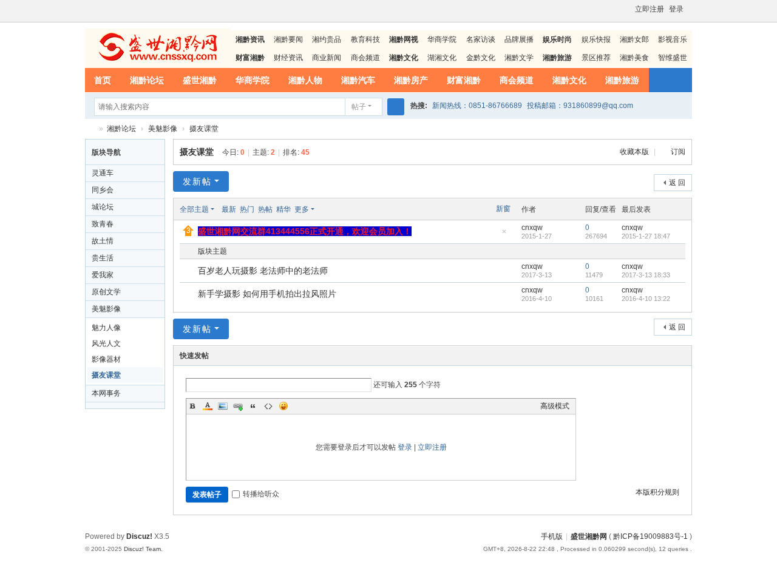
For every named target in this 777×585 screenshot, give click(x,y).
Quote (253, 406)
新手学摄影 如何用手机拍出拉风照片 (267, 294)
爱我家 (103, 275)
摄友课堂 (204, 128)
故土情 (103, 241)
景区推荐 (596, 57)
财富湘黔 (464, 80)
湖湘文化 (441, 57)
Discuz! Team (142, 549)
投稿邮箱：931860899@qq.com (580, 105)
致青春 (103, 224)
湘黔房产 (411, 80)
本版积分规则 (657, 492)
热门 (247, 209)
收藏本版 (635, 151)
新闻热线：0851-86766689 (477, 105)
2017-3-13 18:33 (646, 275)
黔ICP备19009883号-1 (650, 536)
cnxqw (532, 227)
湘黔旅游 (622, 80)
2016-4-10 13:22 (646, 298)
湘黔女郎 (634, 39)
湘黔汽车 (358, 80)
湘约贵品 (326, 39)
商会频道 (365, 57)
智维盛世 (672, 57)
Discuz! (139, 536)
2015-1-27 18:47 (646, 236)
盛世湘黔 (200, 80)
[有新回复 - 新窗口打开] (190, 271)
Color (208, 406)
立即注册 (649, 9)
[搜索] (395, 106)
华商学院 (441, 39)
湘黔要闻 (288, 39)
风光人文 (106, 343)
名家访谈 (480, 39)
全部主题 (194, 209)
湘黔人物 (305, 80)
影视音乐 (672, 39)
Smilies (283, 406)
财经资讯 (288, 57)
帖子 (358, 107)
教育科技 (365, 39)
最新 (229, 209)
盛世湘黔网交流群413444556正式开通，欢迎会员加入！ (305, 231)
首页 (102, 80)
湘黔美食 (634, 57)
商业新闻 (326, 57)
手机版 (552, 536)
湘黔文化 (569, 80)
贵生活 (103, 258)
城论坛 (103, 207)
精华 (283, 209)
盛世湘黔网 (90, 129)
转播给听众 (261, 494)
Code (268, 406)
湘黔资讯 (250, 39)
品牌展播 (519, 39)
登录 (676, 9)
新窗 (503, 209)
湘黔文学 (519, 57)
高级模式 (554, 406)
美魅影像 (162, 128)
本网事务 (106, 393)
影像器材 (106, 359)
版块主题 (212, 251)
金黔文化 (480, 57)
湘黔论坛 (147, 80)
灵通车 (103, 173)
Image (223, 406)
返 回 (677, 182)
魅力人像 (106, 327)
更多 (301, 209)
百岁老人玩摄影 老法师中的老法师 (263, 271)
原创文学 (106, 292)
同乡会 (103, 190)
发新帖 (197, 181)
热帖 (265, 209)
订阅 (678, 151)
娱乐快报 (596, 39)
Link (238, 406)
